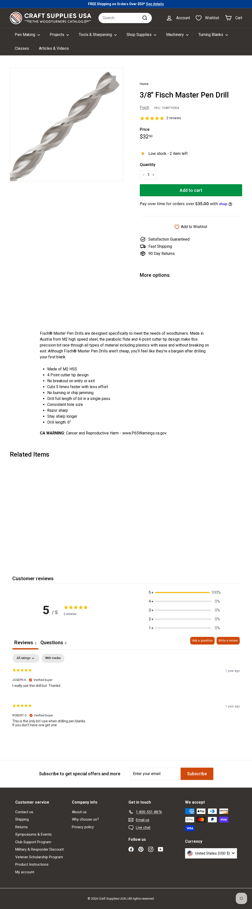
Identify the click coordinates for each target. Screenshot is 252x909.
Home (144, 84)
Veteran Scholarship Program (39, 857)
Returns (21, 827)
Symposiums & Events (33, 834)
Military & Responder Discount (39, 849)
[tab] (53, 643)
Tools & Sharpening (96, 34)
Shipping (22, 819)
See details (155, 4)
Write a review (228, 640)
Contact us (24, 812)
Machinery (175, 34)
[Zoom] (66, 124)
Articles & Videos (54, 48)
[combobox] (125, 18)
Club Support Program (33, 842)
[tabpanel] (126, 694)
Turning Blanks (211, 34)
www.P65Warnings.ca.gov (144, 433)
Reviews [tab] (25, 642)
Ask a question (202, 640)
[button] (184, 592)
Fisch (144, 107)
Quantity (147, 164)
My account (24, 872)
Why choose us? (85, 819)
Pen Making (25, 34)
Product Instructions (31, 864)
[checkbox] (52, 658)
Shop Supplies (139, 34)
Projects (57, 34)
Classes (22, 48)
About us (79, 812)
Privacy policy (83, 827)
